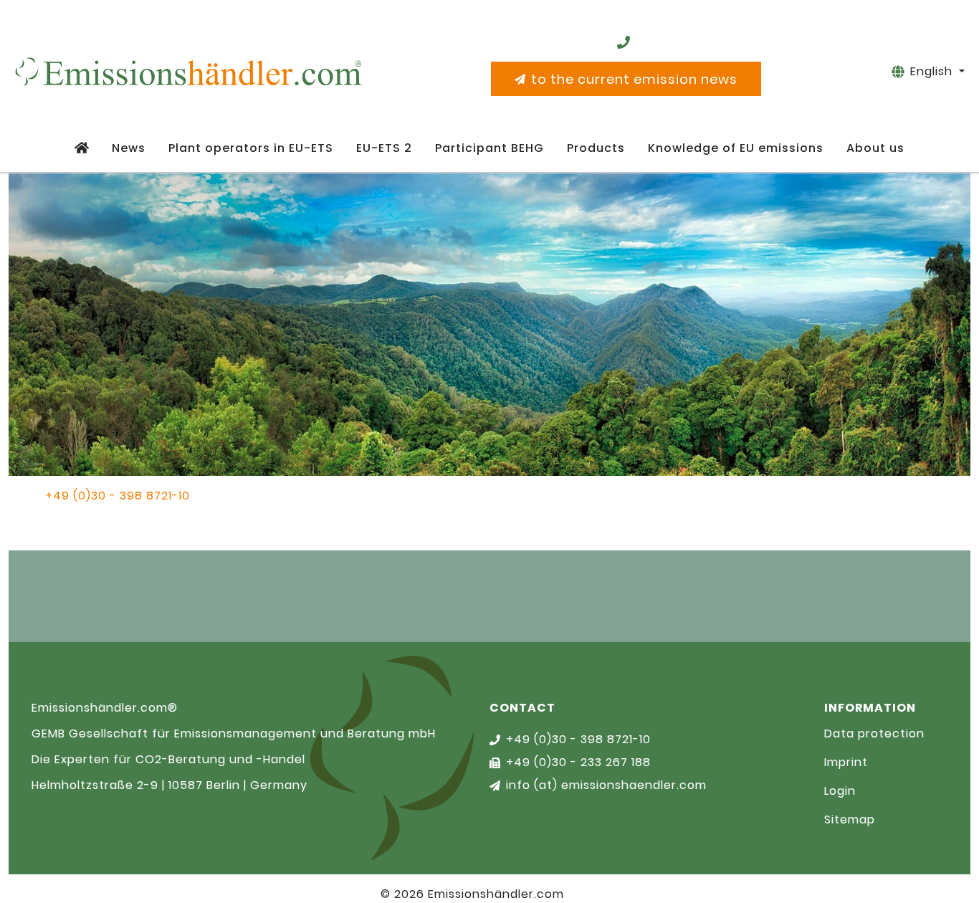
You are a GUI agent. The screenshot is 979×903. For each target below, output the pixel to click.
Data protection (874, 733)
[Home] (81, 148)
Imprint (846, 762)
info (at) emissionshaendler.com (606, 785)
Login (840, 791)
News (128, 148)
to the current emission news (634, 79)
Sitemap (849, 819)
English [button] (933, 71)
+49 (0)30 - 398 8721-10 (117, 495)
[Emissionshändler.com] (188, 71)
